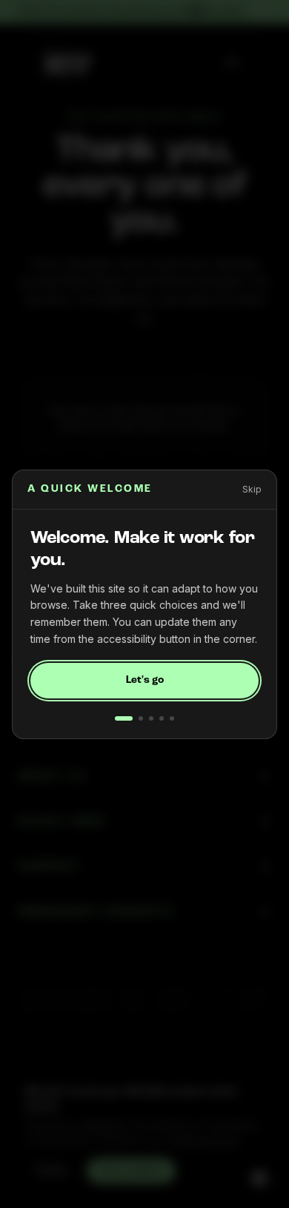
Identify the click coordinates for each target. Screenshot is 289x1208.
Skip (252, 489)
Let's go (145, 680)
